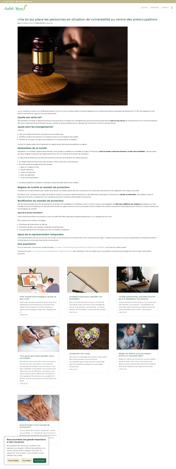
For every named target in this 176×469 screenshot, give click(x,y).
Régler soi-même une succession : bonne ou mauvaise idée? (135, 354)
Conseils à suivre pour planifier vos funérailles (85, 298)
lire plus (24, 315)
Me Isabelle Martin (27, 23)
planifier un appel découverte (62, 251)
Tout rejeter (26, 460)
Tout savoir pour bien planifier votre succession (37, 357)
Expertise (154, 8)
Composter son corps (79, 353)
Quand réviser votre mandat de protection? (35, 426)
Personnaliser (13, 460)
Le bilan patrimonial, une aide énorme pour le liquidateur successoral (137, 298)
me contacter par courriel (40, 251)
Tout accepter (40, 460)
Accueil (144, 8)
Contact (165, 8)
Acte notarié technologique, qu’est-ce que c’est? (38, 298)
